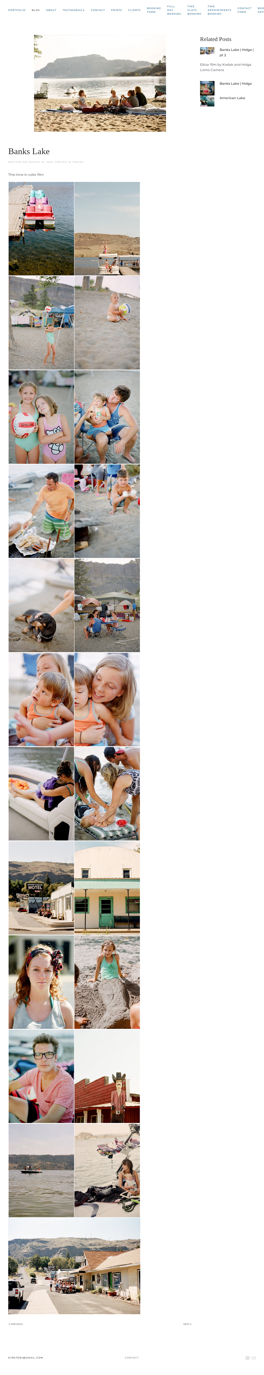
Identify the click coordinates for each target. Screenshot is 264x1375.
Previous (16, 1324)
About (51, 10)
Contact (98, 10)
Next (186, 1324)
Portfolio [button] (17, 10)
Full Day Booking (174, 10)
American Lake (232, 98)
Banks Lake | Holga (236, 84)
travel (78, 162)
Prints (116, 10)
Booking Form (154, 10)
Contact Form (245, 10)
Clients (134, 10)
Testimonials (74, 10)
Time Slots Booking (194, 10)
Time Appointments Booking (219, 10)
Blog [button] (36, 10)
